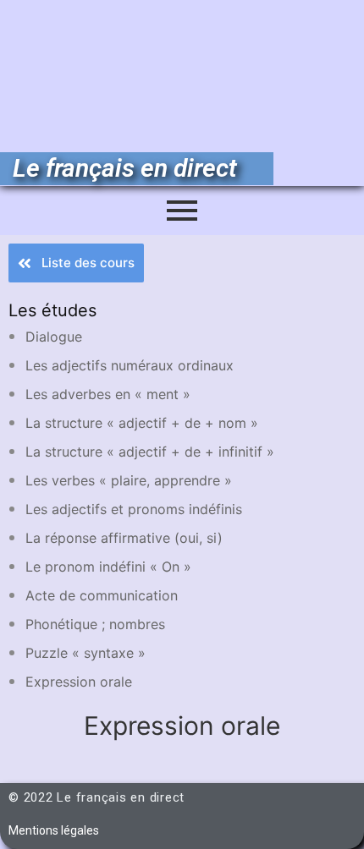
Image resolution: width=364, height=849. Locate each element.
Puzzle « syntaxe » (85, 652)
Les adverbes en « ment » (107, 394)
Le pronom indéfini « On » (108, 566)
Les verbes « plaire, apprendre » (128, 480)
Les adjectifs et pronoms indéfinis (133, 509)
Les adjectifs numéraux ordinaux (129, 365)
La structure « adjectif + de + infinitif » (149, 451)
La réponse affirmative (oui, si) (124, 537)
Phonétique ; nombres (95, 624)
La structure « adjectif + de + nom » (141, 422)
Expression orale (78, 681)
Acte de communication (101, 595)
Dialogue (53, 336)
